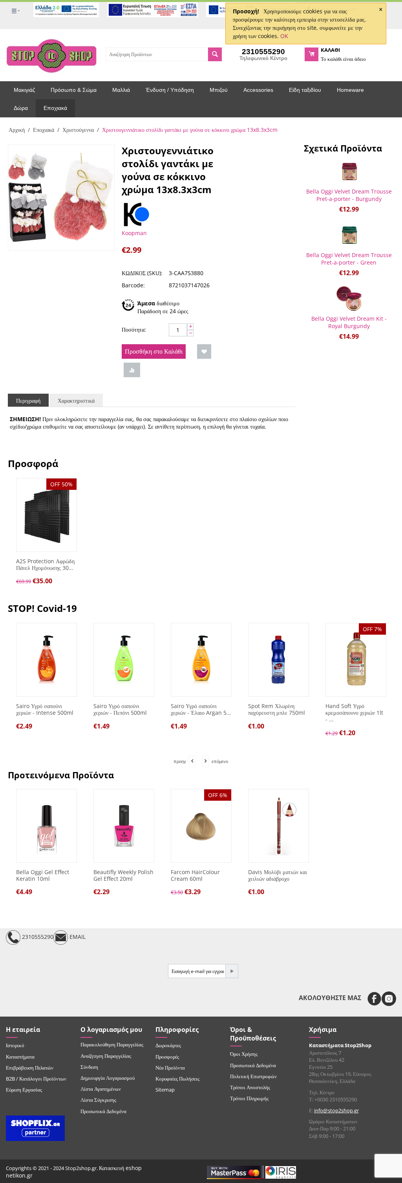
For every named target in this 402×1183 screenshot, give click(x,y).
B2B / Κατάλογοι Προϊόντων (36, 1078)
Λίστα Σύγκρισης (98, 1099)
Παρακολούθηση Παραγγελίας (111, 1044)
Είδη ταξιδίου (305, 90)
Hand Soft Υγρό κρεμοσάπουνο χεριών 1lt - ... (354, 713)
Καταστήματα (20, 1056)
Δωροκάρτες (168, 1045)
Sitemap (165, 1089)
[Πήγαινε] (231, 971)
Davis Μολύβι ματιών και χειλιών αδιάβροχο (277, 875)
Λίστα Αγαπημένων (100, 1088)
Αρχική (17, 129)
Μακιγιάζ (24, 90)
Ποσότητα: (134, 329)
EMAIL (77, 937)
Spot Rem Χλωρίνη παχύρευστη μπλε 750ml (276, 709)
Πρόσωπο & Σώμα (74, 90)
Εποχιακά (55, 108)
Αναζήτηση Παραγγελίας (105, 1055)
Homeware (350, 90)
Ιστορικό (15, 1045)
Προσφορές (167, 1056)
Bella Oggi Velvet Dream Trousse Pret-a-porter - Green (349, 258)
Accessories (258, 90)
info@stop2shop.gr (336, 1110)
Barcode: (133, 285)
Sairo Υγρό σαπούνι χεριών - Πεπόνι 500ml (120, 709)
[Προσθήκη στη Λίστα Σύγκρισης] (132, 370)
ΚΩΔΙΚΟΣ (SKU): (142, 273)
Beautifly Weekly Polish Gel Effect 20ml (123, 875)
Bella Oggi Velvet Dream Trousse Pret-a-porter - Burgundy (349, 195)
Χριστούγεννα (78, 129)
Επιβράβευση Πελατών (29, 1067)
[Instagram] (389, 998)
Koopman (134, 233)
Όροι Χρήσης (244, 1053)
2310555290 (36, 937)
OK (284, 36)
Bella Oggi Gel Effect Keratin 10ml (42, 875)
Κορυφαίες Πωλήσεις (177, 1078)
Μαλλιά (121, 90)
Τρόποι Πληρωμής (249, 1098)
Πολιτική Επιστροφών (253, 1076)
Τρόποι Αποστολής (250, 1087)
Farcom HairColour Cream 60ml (195, 875)
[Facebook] (374, 998)
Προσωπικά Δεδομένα (103, 1111)
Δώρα (21, 108)
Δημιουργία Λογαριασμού (107, 1077)
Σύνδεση (89, 1066)
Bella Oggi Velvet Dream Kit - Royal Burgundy (349, 322)
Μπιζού (219, 90)
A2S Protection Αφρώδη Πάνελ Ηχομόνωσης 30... (45, 564)
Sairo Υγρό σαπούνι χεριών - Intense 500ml (44, 709)
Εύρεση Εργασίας (24, 1089)
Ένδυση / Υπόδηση (170, 90)
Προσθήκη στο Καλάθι (154, 351)
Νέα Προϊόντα (170, 1067)
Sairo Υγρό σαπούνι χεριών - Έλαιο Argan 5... (201, 709)
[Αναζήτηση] (215, 54)
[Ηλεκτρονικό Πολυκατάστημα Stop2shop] (51, 54)
